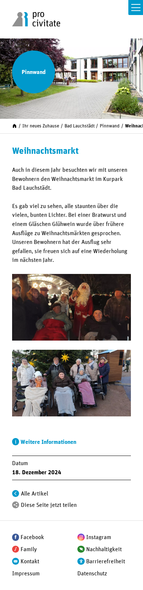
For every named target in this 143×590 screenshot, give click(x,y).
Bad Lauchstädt (80, 126)
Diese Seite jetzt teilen (49, 505)
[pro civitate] (36, 19)
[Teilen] (15, 505)
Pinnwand (110, 126)
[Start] (14, 125)
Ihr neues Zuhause (40, 126)
